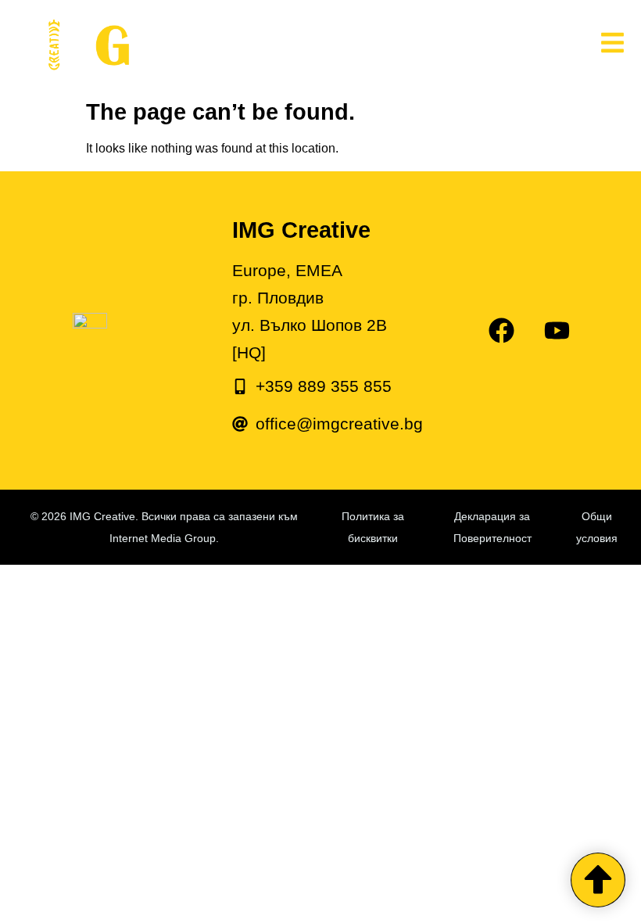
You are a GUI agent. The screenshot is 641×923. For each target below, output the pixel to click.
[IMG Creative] (211, 46)
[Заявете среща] (598, 880)
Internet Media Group (162, 538)
